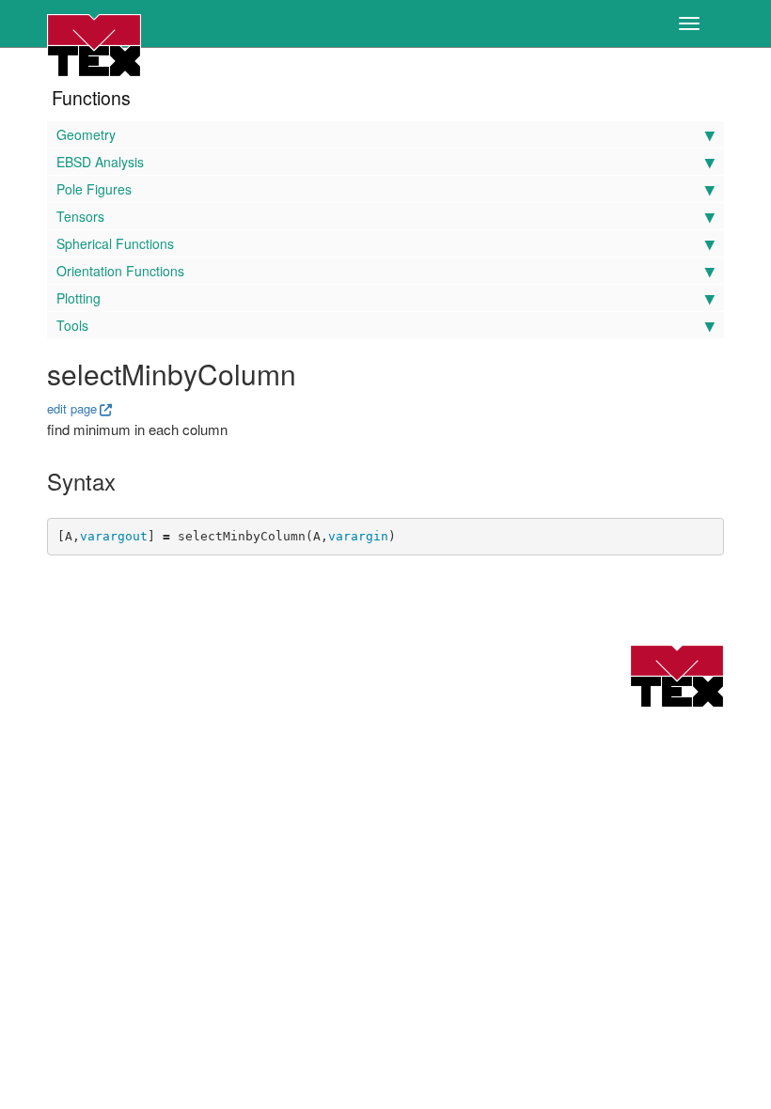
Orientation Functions (120, 270)
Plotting (78, 298)
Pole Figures (94, 189)
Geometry (86, 134)
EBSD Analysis (100, 161)
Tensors (80, 216)
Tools (72, 325)
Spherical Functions (115, 243)
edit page (72, 408)
